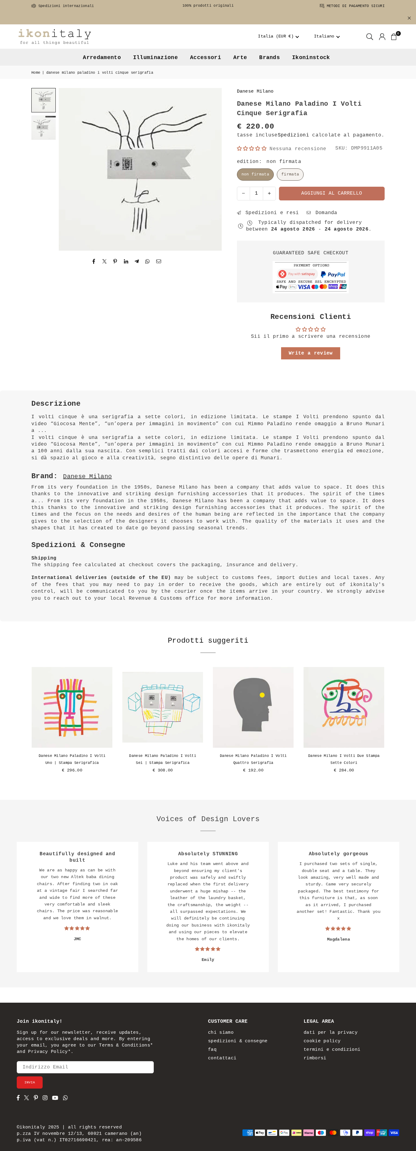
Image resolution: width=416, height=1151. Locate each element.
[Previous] (71, 169)
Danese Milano (255, 91)
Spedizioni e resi (270, 213)
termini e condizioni (332, 1049)
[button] (279, 36)
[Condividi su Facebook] (94, 261)
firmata (290, 174)
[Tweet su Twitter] (104, 261)
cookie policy (322, 1041)
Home (35, 73)
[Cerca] (370, 36)
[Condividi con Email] (158, 261)
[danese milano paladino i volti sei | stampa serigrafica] (162, 707)
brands (269, 58)
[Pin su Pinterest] (115, 261)
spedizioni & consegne (238, 1041)
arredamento (102, 58)
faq (212, 1049)
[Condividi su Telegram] (137, 261)
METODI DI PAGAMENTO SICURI (354, 6)
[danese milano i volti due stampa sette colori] (344, 707)
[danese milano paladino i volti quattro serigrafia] (253, 707)
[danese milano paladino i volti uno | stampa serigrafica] (72, 707)
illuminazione (155, 58)
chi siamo (221, 1032)
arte (240, 58)
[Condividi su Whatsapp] (147, 261)
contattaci (222, 1058)
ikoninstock (311, 58)
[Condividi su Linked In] (126, 261)
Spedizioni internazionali (65, 6)
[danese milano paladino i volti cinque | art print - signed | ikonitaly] (43, 127)
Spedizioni (293, 135)
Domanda (324, 213)
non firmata (255, 174)
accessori (205, 58)
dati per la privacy (331, 1032)
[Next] (209, 169)
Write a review (311, 353)
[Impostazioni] (382, 36)
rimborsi (315, 1058)
